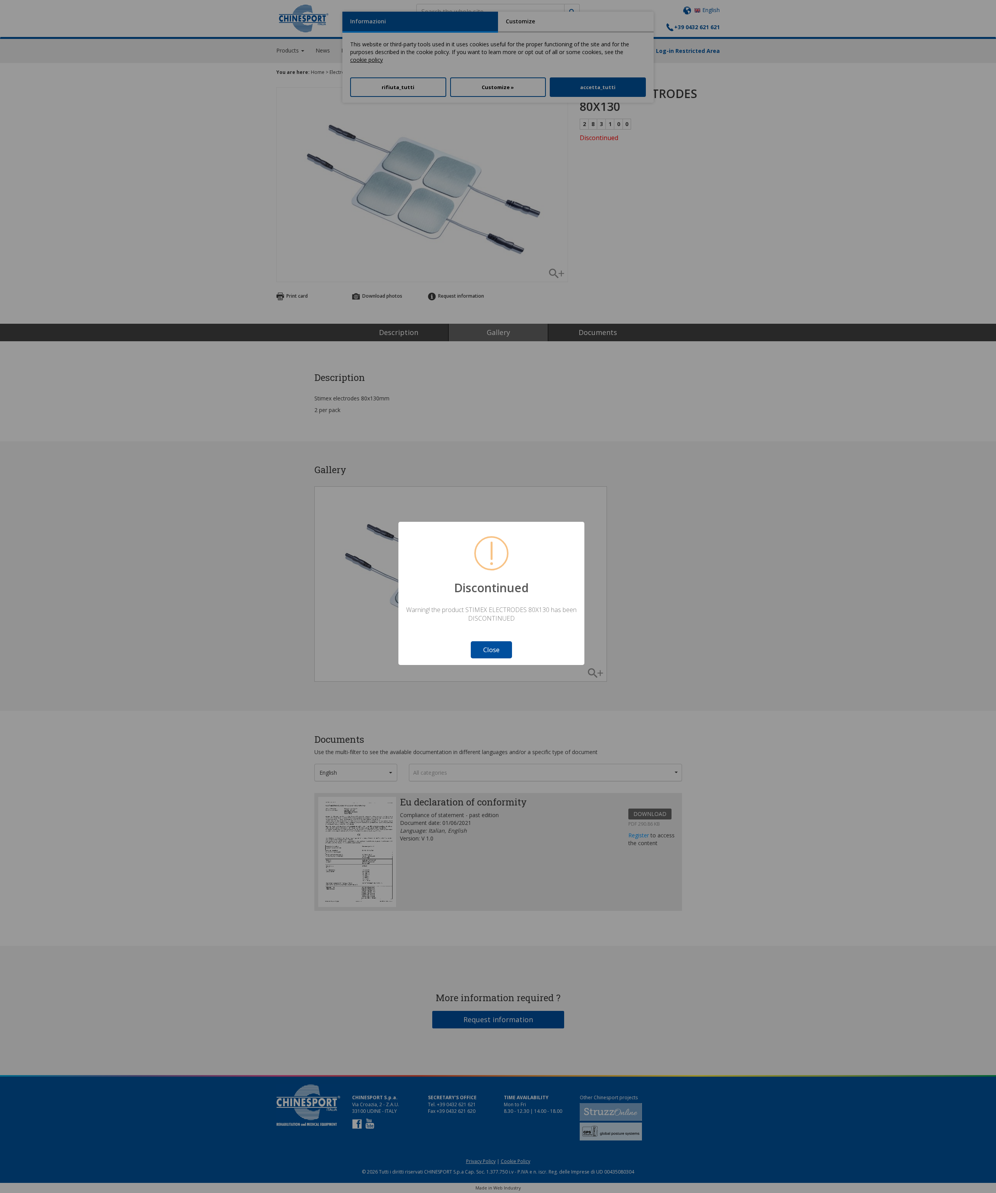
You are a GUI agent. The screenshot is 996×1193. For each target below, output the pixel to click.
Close (491, 649)
